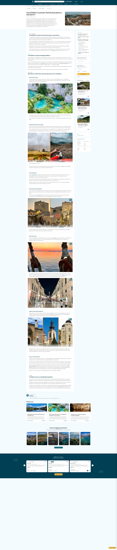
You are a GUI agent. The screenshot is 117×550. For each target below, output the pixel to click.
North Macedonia (86, 141)
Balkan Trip (54, 50)
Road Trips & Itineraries (80, 135)
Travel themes (41, 8)
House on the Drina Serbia (82, 50)
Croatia (57, 64)
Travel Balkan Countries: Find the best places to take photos (83, 35)
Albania (85, 143)
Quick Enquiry (113, 547)
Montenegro (79, 143)
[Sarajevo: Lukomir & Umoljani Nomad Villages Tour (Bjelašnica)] (83, 123)
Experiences (66, 4)
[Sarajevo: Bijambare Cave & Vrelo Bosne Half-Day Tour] (83, 90)
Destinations (40, 4)
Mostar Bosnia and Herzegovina (83, 46)
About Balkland (75, 4)
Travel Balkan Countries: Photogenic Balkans (83, 37)
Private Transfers (60, 4)
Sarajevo (85, 148)
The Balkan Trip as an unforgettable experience (83, 53)
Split (77, 150)
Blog (70, 4)
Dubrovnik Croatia (81, 48)
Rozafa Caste (43, 63)
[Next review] (92, 465)
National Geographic (32, 366)
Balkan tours (64, 274)
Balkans (34, 8)
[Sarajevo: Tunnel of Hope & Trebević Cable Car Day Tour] (83, 106)
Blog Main (29, 8)
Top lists (49, 8)
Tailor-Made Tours (52, 4)
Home (27, 6)
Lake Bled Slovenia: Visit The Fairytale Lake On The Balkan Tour (36, 415)
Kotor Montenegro (81, 45)
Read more (28, 467)
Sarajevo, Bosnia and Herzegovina (84, 49)
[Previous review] (24, 465)
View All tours (87, 80)
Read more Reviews (58, 474)
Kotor (84, 149)
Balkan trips (35, 174)
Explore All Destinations (58, 447)
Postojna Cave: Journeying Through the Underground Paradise (78, 415)
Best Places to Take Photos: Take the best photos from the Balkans (83, 40)
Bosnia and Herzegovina (64, 63)
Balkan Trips (61, 386)
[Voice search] (63, 1)
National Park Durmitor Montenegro (82, 44)
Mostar (78, 149)
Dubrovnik (54, 237)
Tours (46, 4)
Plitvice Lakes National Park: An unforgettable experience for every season (57, 415)
